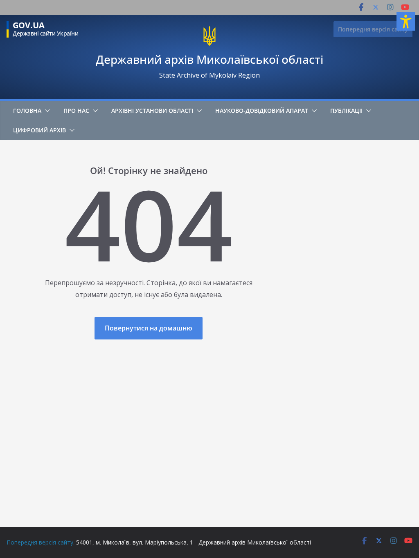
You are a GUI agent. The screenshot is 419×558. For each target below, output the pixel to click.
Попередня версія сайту (373, 29)
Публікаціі (346, 110)
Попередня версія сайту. (40, 542)
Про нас (76, 110)
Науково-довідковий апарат (261, 110)
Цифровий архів (39, 130)
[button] (45, 110)
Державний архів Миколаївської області (209, 59)
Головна (27, 110)
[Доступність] (405, 21)
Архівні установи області (152, 110)
